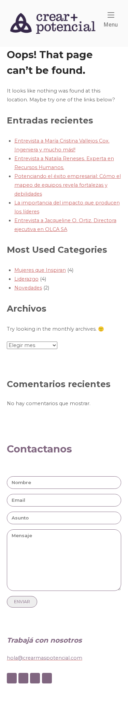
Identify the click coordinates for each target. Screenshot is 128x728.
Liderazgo (26, 279)
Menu (110, 24)
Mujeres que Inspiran (40, 270)
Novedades (28, 288)
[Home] (53, 23)
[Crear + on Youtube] (47, 678)
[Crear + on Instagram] (23, 678)
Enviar (22, 601)
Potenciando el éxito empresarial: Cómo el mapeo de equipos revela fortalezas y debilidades (67, 185)
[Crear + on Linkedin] (35, 678)
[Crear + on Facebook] (12, 678)
